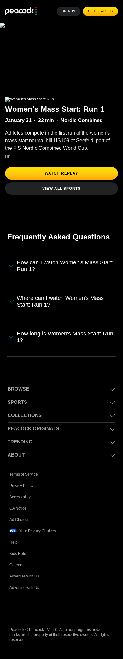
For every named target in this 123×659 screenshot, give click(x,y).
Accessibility (20, 497)
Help (13, 542)
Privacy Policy (21, 485)
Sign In (69, 11)
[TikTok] (31, 608)
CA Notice (17, 508)
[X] (80, 608)
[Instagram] (64, 608)
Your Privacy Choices (37, 531)
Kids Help (17, 553)
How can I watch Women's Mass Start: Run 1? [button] (65, 265)
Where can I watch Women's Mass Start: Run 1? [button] (60, 301)
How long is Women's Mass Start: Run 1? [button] (65, 336)
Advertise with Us (24, 576)
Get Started (100, 11)
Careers (16, 565)
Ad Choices (19, 519)
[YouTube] (47, 608)
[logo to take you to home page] (21, 11)
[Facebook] (14, 608)
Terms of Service (23, 474)
